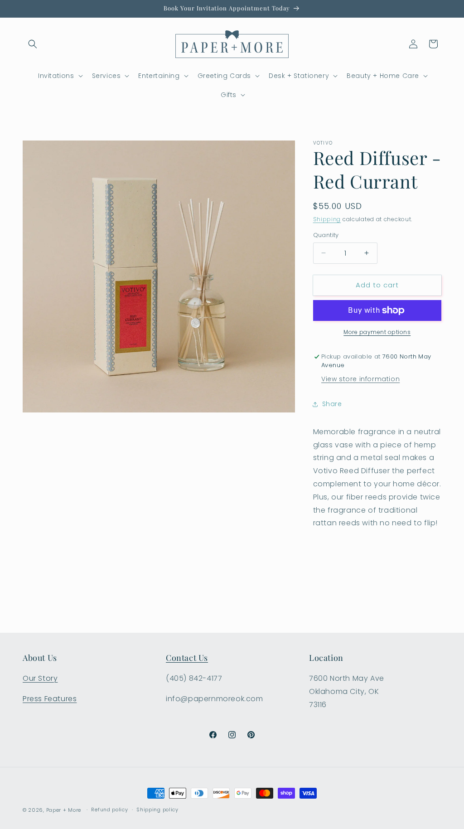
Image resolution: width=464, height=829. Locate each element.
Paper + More (63, 810)
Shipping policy (157, 809)
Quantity (326, 235)
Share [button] (332, 403)
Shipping (327, 219)
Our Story (40, 678)
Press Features (50, 698)
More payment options (377, 332)
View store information (360, 378)
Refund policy (109, 809)
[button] (33, 44)
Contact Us (187, 657)
